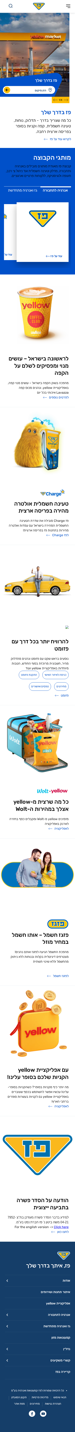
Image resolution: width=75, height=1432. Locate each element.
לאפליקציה (61, 828)
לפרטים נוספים (59, 397)
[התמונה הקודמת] (66, 100)
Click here (61, 1227)
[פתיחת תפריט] (68, 6)
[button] (37, 1280)
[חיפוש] (10, 6)
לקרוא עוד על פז (60, 139)
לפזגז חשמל (61, 976)
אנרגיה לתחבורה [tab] (55, 190)
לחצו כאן (63, 1232)
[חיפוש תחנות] (7, 90)
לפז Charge (60, 535)
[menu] (51, 90)
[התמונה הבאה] (55, 100)
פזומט (65, 695)
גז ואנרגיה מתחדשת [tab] (22, 190)
